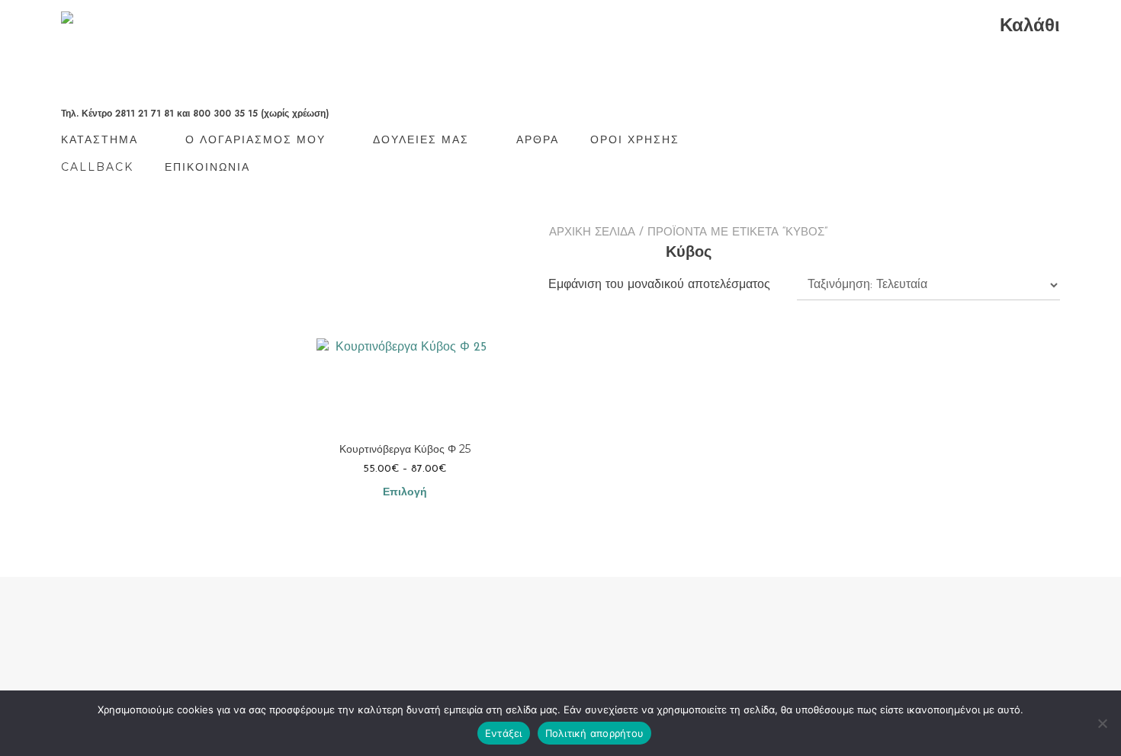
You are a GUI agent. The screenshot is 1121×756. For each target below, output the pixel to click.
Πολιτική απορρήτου (594, 733)
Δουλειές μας (421, 139)
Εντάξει (503, 733)
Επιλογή (405, 492)
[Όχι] (1102, 723)
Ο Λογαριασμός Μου (255, 139)
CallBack (97, 167)
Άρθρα (537, 139)
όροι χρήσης (634, 139)
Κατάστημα (99, 139)
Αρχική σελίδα (592, 233)
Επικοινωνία (207, 167)
